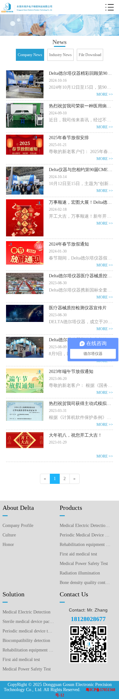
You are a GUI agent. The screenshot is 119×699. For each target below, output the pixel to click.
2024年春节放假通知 (69, 244)
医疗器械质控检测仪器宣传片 (78, 307)
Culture (9, 535)
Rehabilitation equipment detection (28, 650)
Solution (13, 594)
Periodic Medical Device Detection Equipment (85, 535)
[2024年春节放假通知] (24, 243)
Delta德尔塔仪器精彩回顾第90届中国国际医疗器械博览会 (81, 73)
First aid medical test (78, 554)
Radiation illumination (80, 573)
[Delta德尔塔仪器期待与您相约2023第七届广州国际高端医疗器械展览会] (24, 339)
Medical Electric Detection (26, 612)
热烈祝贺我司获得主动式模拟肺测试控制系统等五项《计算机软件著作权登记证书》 (81, 403)
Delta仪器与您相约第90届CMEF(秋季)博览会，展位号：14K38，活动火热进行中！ (81, 169)
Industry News (60, 55)
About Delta (18, 507)
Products (71, 507)
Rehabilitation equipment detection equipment (85, 544)
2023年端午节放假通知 (71, 371)
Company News (30, 55)
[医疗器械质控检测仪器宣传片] (24, 307)
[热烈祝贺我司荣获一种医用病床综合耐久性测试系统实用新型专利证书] (24, 105)
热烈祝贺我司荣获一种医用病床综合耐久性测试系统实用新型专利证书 (81, 106)
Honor (8, 544)
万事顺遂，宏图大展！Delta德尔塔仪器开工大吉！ (81, 202)
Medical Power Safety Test (84, 563)
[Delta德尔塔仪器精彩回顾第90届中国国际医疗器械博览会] (24, 72)
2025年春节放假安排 (69, 137)
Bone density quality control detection (85, 582)
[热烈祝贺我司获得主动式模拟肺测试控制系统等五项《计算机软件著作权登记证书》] (24, 403)
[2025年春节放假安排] (24, 137)
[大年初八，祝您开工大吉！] (24, 434)
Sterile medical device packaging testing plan (28, 621)
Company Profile (18, 525)
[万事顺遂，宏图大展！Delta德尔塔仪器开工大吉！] (24, 201)
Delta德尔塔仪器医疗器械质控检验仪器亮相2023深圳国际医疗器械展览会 (81, 275)
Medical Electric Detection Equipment (85, 525)
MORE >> (104, 94)
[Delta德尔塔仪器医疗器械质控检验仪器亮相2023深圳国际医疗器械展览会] (24, 275)
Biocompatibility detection (26, 640)
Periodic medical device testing (28, 631)
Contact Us (74, 594)
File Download (90, 55)
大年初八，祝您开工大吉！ (75, 435)
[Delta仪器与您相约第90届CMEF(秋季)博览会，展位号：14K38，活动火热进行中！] (24, 169)
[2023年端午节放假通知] (24, 371)
